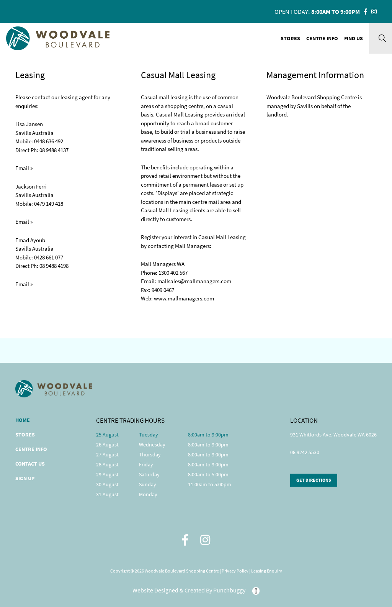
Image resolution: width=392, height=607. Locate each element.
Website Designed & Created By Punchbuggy (189, 590)
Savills (305, 106)
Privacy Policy (235, 571)
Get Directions (313, 480)
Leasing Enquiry (266, 571)
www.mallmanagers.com (184, 298)
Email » (24, 168)
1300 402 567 (173, 272)
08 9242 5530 (304, 452)
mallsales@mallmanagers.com (194, 281)
